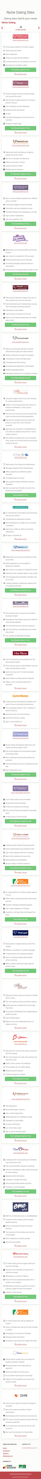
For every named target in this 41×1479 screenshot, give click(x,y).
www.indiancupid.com (20, 40)
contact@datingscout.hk (29, 1448)
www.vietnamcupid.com (20, 342)
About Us (6, 1453)
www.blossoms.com (20, 1257)
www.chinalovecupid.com (21, 838)
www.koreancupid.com (21, 738)
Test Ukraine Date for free (20, 640)
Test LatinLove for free (20, 1079)
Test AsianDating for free (21, 224)
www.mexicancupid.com (20, 145)
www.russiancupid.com (20, 87)
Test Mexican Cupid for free (20, 174)
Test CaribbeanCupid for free (20, 1136)
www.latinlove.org (20, 1044)
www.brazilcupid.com (20, 291)
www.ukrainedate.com (20, 606)
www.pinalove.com (20, 243)
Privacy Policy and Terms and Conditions (20, 1474)
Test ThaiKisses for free (20, 1191)
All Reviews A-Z (8, 1456)
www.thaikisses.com (20, 1153)
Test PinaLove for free (21, 274)
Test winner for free (20, 919)
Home (5, 1448)
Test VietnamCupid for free (20, 378)
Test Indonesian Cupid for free (20, 821)
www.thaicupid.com (20, 937)
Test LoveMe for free (20, 495)
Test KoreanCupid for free (20, 775)
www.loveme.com (20, 458)
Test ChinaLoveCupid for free (20, 868)
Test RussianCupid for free (20, 128)
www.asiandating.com (20, 192)
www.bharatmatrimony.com (20, 885)
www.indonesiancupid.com (20, 793)
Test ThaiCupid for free (20, 971)
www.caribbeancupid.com (20, 1099)
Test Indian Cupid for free (20, 70)
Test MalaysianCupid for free (20, 590)
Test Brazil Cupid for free (20, 325)
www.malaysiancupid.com (20, 550)
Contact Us (6, 1451)
